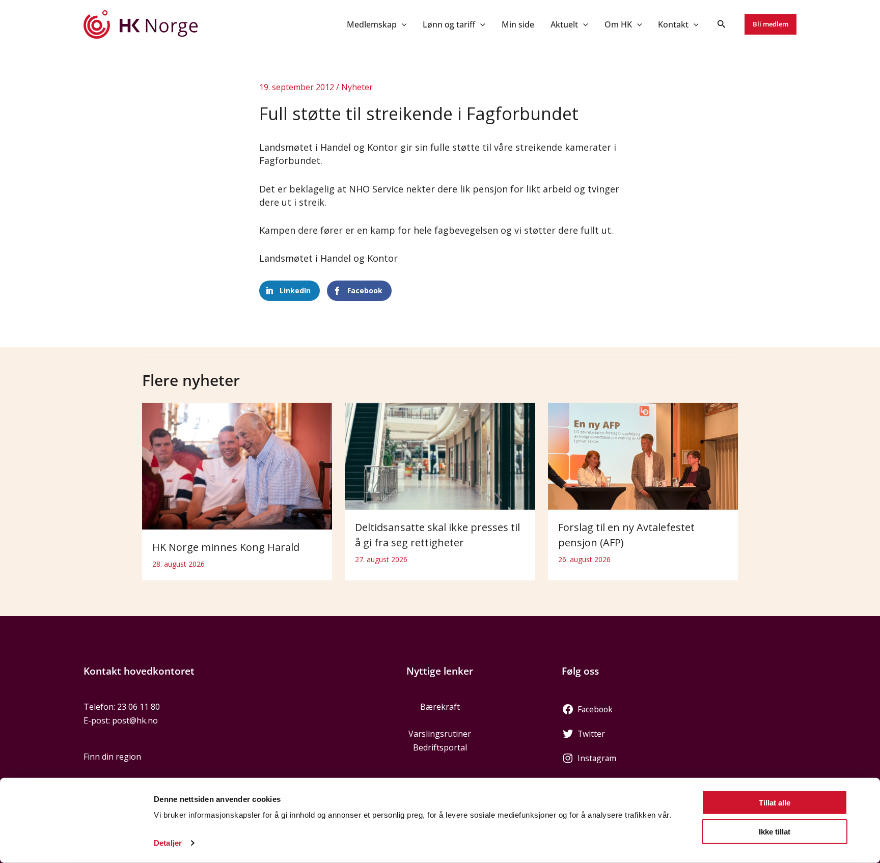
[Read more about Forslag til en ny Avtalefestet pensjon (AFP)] (643, 455)
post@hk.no (135, 720)
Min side (518, 24)
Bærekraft (440, 706)
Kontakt (673, 24)
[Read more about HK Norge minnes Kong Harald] (237, 465)
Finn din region (112, 756)
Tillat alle (774, 802)
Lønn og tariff (449, 24)
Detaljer (168, 843)
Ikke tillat (774, 831)
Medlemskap (372, 24)
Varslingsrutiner (439, 733)
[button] (402, 24)
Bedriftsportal (440, 747)
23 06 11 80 (138, 706)
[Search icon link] (721, 25)
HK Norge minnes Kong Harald (225, 547)
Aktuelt (564, 24)
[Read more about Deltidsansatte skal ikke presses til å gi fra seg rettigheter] (440, 455)
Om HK (618, 24)
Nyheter (357, 87)
